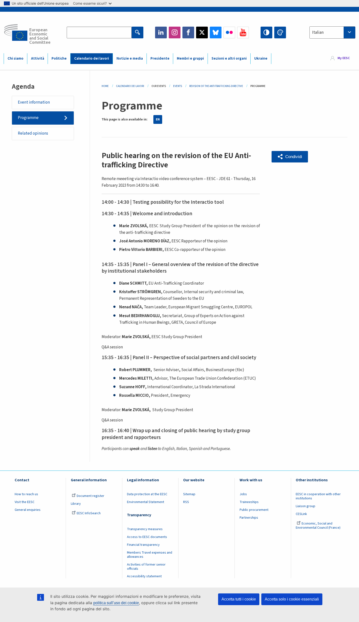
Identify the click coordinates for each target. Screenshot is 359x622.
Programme (28, 118)
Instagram (174, 32)
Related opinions (33, 133)
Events (177, 86)
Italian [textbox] (318, 32)
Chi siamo (15, 58)
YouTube (243, 32)
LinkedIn (161, 32)
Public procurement (254, 509)
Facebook (188, 32)
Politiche (59, 58)
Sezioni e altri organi (229, 58)
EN (158, 119)
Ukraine (260, 58)
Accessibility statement (144, 576)
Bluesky (216, 32)
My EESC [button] (344, 58)
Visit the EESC (24, 502)
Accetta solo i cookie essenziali (292, 599)
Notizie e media (129, 58)
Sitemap (189, 494)
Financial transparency (143, 544)
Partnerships (249, 517)
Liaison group (305, 506)
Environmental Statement (145, 502)
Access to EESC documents (147, 537)
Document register (90, 495)
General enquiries (28, 509)
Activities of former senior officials (146, 566)
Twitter (202, 32)
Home (105, 86)
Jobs (243, 494)
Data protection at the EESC (147, 494)
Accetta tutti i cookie (239, 599)
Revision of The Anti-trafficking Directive (216, 86)
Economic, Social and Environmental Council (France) (318, 525)
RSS (186, 502)
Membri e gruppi (190, 58)
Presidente (159, 58)
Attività (37, 58)
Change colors (280, 32)
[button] (290, 156)
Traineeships (249, 502)
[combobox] (332, 32)
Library (76, 503)
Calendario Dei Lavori (130, 86)
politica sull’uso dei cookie (116, 603)
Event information (34, 102)
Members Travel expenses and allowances (149, 554)
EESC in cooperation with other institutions (318, 496)
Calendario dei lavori (91, 58)
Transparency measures (145, 529)
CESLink (301, 514)
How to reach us (26, 494)
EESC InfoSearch (89, 513)
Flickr (229, 32)
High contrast (266, 32)
